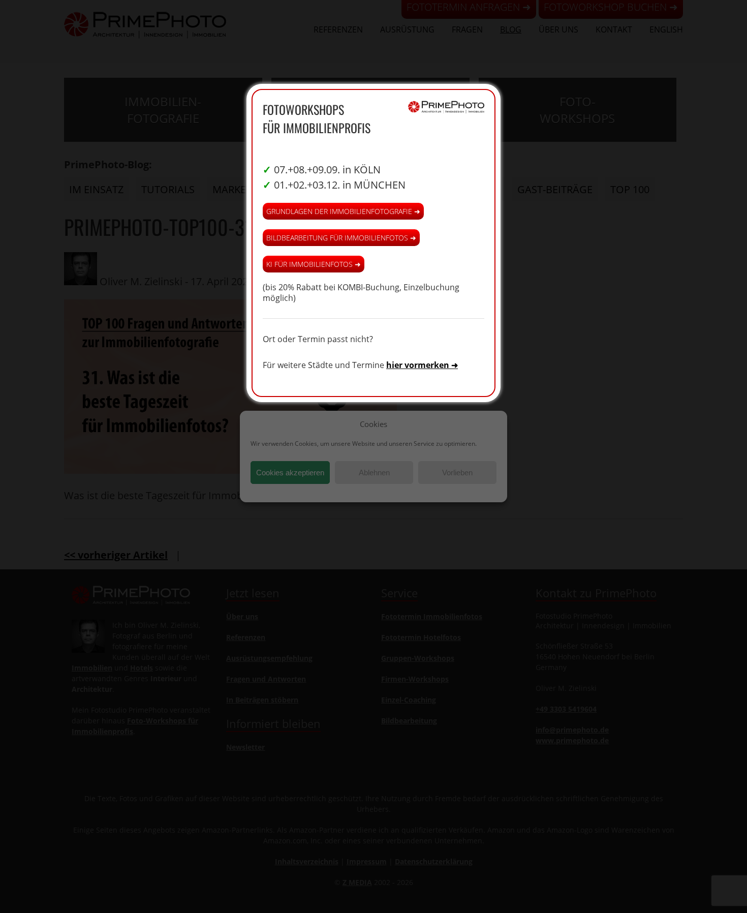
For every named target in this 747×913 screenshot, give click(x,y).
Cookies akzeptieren (290, 472)
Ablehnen (374, 472)
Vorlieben (457, 472)
